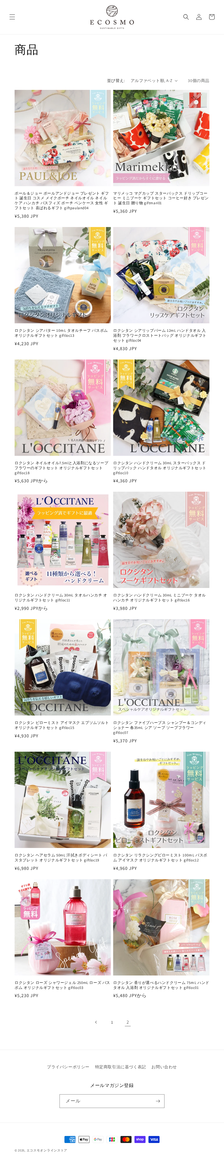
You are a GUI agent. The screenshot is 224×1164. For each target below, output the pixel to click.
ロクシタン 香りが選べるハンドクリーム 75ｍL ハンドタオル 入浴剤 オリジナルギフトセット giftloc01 (161, 985)
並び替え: (116, 80)
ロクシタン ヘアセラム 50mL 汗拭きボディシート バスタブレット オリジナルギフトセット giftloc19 (61, 858)
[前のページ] (96, 1022)
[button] (12, 17)
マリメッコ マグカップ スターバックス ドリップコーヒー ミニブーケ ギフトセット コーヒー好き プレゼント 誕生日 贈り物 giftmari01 (161, 198)
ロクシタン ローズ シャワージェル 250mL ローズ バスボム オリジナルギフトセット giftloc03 (62, 985)
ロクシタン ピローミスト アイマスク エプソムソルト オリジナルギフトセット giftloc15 (62, 725)
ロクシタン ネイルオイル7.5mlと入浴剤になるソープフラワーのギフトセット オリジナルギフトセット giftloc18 (61, 468)
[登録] (157, 1101)
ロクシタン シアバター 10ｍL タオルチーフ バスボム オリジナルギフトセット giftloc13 (61, 333)
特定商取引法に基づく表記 (120, 1066)
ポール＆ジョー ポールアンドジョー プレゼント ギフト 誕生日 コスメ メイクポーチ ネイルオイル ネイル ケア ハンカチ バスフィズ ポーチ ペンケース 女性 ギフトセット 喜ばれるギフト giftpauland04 (62, 201)
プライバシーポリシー (68, 1066)
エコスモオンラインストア (47, 1150)
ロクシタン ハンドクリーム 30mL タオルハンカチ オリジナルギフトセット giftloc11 (61, 598)
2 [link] (128, 1022)
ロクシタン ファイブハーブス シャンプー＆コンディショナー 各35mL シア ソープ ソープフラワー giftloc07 (159, 727)
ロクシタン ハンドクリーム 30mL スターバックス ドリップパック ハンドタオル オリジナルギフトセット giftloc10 (159, 468)
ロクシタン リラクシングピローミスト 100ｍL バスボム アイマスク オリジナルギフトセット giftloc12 (160, 858)
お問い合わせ (164, 1066)
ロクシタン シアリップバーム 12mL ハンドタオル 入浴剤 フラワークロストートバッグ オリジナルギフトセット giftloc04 (159, 335)
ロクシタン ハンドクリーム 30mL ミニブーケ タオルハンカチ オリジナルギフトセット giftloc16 (159, 598)
